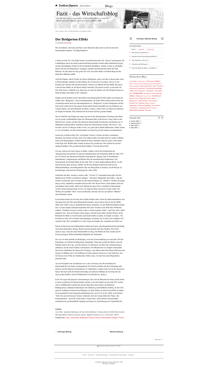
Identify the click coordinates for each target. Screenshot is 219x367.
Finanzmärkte (149, 91)
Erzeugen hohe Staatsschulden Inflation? (144, 56)
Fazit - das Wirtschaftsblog (87, 13)
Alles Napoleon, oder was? (140, 60)
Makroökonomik (145, 98)
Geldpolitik (138, 93)
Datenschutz (91, 355)
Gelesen (133, 49)
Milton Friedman (143, 101)
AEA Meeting (133, 81)
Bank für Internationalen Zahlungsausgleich (141, 83)
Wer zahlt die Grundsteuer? (140, 52)
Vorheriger (140, 39)
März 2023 (135, 125)
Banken (157, 81)
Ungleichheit (133, 108)
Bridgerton (84, 317)
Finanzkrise (141, 91)
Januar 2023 (136, 121)
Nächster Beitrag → (117, 332)
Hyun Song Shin (157, 93)
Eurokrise (160, 86)
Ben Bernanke (157, 83)
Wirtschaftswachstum (136, 110)
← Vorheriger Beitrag (63, 332)
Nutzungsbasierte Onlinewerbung (118, 355)
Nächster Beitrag (151, 39)
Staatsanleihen (133, 105)
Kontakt (84, 355)
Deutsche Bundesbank (146, 86)
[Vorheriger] (159, 118)
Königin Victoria (118, 317)
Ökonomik (148, 110)
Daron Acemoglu (134, 86)
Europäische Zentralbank (137, 88)
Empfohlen (141, 49)
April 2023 (135, 127)
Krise (136, 98)
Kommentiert (150, 49)
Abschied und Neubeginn (139, 64)
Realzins (152, 103)
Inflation (132, 96)
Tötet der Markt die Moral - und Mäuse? (144, 68)
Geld (130, 93)
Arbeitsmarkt (150, 81)
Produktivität (133, 103)
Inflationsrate (139, 96)
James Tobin (147, 96)
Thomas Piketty (156, 105)
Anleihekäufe (141, 81)
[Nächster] (162, 118)
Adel (67, 317)
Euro (154, 86)
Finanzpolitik (158, 91)
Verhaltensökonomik (144, 108)
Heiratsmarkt (106, 317)
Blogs (109, 6)
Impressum (131, 355)
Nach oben (158, 339)
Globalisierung (147, 93)
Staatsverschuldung (144, 105)
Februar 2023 (136, 123)
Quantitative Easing (144, 103)
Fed (136, 91)
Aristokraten (74, 317)
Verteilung (153, 108)
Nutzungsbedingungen (102, 355)
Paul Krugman (153, 101)
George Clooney (94, 317)
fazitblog (68, 43)
